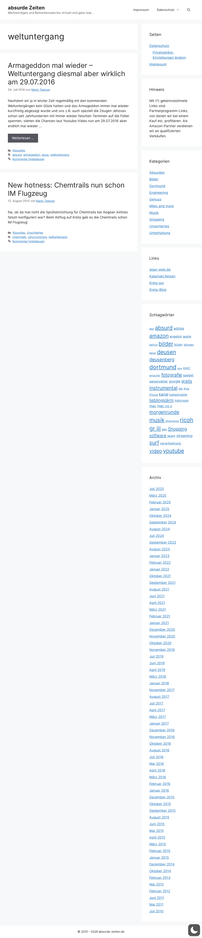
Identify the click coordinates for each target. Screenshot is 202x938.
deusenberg (161, 359)
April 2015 (157, 837)
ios (181, 388)
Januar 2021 (159, 623)
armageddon (31, 154)
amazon (159, 336)
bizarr (178, 344)
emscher (154, 375)
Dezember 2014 (162, 864)
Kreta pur (156, 283)
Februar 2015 (159, 851)
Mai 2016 (156, 764)
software (157, 435)
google (174, 381)
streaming (184, 436)
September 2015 (162, 811)
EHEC (186, 368)
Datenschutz (165, 10)
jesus (45, 154)
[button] (188, 10)
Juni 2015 (157, 824)
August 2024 (159, 529)
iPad (186, 388)
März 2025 (157, 495)
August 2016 (159, 750)
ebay (179, 368)
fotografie (171, 375)
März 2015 (157, 844)
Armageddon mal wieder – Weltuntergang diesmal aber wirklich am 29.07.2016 (66, 73)
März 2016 (157, 777)
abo (151, 328)
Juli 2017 (156, 703)
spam (171, 436)
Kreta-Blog (157, 290)
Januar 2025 (159, 509)
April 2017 (157, 710)
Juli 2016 (156, 757)
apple (187, 336)
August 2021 (159, 589)
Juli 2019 (156, 656)
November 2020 (162, 636)
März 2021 (157, 609)
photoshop (172, 421)
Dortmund (157, 186)
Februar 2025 (160, 502)
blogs (152, 353)
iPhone (153, 394)
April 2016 (157, 770)
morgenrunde (164, 412)
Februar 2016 (159, 784)
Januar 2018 (159, 683)
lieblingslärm (161, 400)
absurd (17, 154)
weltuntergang (59, 154)
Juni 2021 (157, 596)
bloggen (189, 344)
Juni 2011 (156, 898)
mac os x (164, 406)
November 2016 (162, 737)
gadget (188, 375)
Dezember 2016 (162, 730)
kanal (163, 394)
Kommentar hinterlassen (28, 159)
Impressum (141, 10)
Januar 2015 (159, 858)
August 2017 (159, 697)
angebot (176, 336)
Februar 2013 (159, 878)
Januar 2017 (159, 723)
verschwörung (37, 237)
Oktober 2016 (160, 744)
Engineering (158, 193)
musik (157, 420)
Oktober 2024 (160, 516)
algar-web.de (160, 270)
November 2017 (162, 690)
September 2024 (162, 522)
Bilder (153, 179)
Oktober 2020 (160, 643)
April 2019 (157, 670)
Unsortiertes (35, 232)
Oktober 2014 (160, 871)
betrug (153, 344)
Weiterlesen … (23, 138)
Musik (154, 213)
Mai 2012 (156, 884)
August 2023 (159, 549)
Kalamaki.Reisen (162, 276)
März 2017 (157, 717)
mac (152, 406)
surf (154, 443)
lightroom (182, 400)
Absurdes (18, 150)
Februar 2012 (159, 891)
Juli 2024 (156, 536)
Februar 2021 (159, 616)
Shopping (156, 219)
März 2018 (157, 677)
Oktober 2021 (160, 576)
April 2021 (157, 603)
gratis (186, 381)
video (155, 451)
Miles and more (161, 206)
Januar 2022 (159, 569)
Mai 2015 (156, 831)
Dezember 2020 (162, 630)
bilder (166, 343)
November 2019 (162, 650)
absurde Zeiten (26, 8)
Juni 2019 (157, 663)
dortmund (162, 367)
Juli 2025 (156, 489)
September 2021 (162, 583)
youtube (173, 450)
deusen (166, 352)
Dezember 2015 (161, 797)
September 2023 (162, 542)
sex (164, 429)
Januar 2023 (159, 556)
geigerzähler (158, 381)
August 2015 (159, 817)
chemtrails (19, 237)
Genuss (155, 199)
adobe (179, 328)
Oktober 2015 (160, 804)
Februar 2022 (160, 563)
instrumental (163, 388)
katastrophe (178, 395)
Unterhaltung (159, 233)
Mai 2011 (156, 904)
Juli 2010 (156, 911)
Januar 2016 (159, 790)
